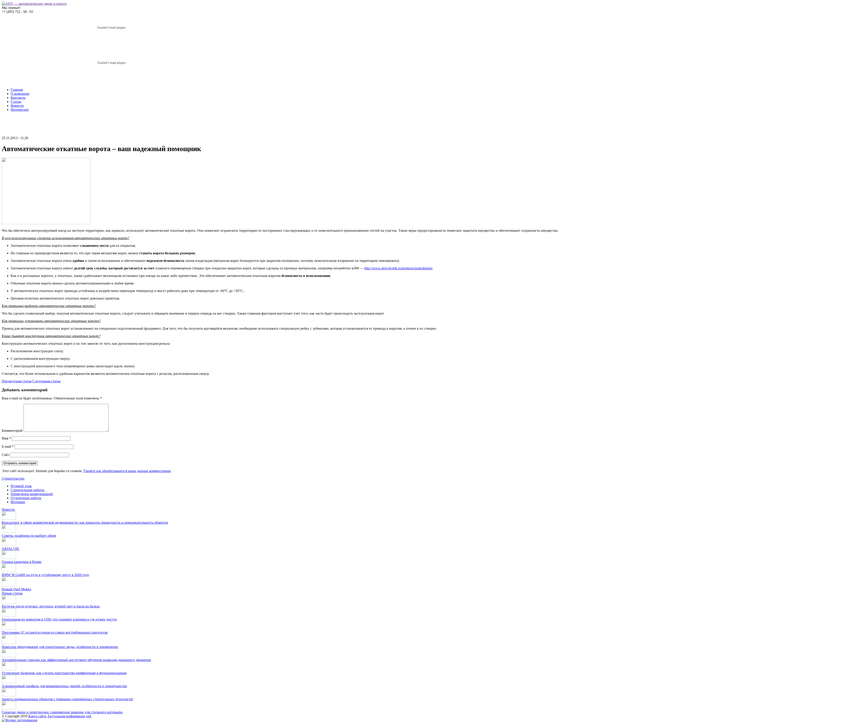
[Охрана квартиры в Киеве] (9, 558)
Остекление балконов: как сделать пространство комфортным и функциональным (64, 673)
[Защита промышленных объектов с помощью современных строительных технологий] (9, 695)
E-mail (8, 446)
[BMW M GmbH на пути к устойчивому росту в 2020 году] (9, 571)
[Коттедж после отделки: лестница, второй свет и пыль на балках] (9, 602)
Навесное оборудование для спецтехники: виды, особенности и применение (60, 647)
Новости (17, 105)
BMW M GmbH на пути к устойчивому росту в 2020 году (45, 575)
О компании (20, 93)
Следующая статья (46, 381)
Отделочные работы (26, 498)
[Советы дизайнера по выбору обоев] (9, 531)
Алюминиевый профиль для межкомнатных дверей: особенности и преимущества (64, 686)
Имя (6, 438)
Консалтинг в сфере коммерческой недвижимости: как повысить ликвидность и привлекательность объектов (85, 522)
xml (88, 716)
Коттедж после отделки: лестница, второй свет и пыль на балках (51, 606)
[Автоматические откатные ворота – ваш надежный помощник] (46, 223)
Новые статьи (12, 593)
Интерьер (18, 502)
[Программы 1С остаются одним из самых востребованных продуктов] (9, 628)
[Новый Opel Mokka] (9, 585)
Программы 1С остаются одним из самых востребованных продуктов (55, 632)
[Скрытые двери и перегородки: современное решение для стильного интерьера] (9, 708)
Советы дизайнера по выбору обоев (29, 535)
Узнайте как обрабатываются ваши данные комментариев (127, 471)
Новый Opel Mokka (16, 589)
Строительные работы (27, 490)
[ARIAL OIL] (9, 545)
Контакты (18, 97)
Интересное (20, 109)
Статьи (16, 101)
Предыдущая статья (17, 381)
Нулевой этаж (21, 486)
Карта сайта (37, 716)
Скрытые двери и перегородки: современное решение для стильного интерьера (62, 712)
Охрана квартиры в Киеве (21, 562)
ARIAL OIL (11, 549)
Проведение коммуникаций (32, 494)
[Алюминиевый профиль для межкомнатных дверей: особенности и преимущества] (9, 682)
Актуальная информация (66, 716)
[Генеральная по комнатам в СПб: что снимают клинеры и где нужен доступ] (9, 615)
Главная (17, 89)
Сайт (5, 455)
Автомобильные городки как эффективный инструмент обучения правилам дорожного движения (76, 660)
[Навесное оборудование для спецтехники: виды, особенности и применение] (9, 643)
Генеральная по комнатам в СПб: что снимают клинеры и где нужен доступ (59, 619)
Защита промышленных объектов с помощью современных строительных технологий (67, 699)
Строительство (13, 478)
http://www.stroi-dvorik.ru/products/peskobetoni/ (398, 268)
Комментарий (12, 430)
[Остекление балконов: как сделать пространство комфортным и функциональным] (9, 669)
